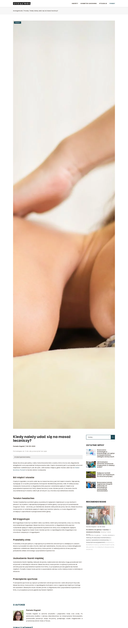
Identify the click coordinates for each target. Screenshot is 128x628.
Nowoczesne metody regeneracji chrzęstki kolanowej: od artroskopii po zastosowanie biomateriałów (104, 487)
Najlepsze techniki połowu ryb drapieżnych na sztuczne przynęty (105, 474)
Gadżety (75, 3)
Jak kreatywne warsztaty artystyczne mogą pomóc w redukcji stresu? (105, 464)
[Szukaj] (113, 437)
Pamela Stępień (19, 446)
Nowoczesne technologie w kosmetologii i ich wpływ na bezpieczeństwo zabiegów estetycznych (106, 453)
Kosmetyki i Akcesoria (89, 3)
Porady (112, 3)
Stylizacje (103, 3)
